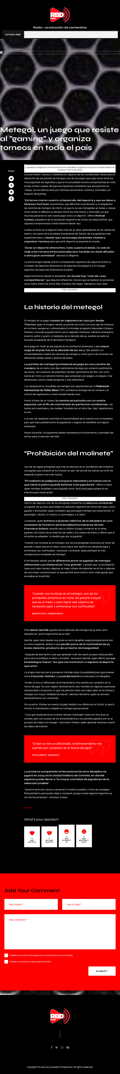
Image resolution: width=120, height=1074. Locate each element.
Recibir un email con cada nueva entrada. (30, 961)
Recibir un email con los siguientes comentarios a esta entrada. (41, 955)
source (28, 807)
